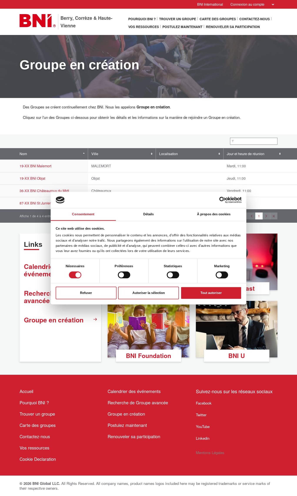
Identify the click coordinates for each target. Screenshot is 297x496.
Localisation (168, 153)
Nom (23, 153)
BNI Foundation (148, 355)
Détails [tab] (148, 214)
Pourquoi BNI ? (142, 19)
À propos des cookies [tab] (213, 214)
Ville (94, 153)
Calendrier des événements (134, 391)
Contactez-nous (254, 19)
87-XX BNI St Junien (36, 203)
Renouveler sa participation (233, 26)
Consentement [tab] (83, 214)
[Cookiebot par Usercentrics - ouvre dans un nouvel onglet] (223, 200)
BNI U (236, 355)
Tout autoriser (211, 293)
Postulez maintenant (182, 26)
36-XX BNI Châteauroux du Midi (44, 190)
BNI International (210, 4)
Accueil (26, 391)
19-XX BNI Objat (32, 178)
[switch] (124, 274)
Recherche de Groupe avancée (138, 402)
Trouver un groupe (177, 19)
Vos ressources (143, 26)
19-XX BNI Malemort (35, 165)
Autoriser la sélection (148, 293)
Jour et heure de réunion (245, 153)
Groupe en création (53, 319)
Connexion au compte (247, 4)
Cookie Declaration (38, 459)
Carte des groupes (218, 19)
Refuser (86, 293)
